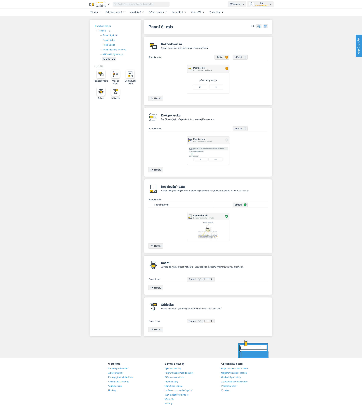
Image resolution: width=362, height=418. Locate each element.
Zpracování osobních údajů (234, 381)
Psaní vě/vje (109, 44)
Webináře (169, 399)
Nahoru (157, 98)
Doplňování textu (130, 82)
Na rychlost (177, 12)
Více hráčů (196, 12)
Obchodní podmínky (231, 377)
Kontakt (225, 390)
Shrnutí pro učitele (174, 386)
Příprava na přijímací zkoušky (179, 373)
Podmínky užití (228, 386)
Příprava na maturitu (174, 377)
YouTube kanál (115, 386)
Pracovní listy (171, 381)
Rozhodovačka (101, 80)
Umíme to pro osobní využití (178, 390)
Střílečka (115, 98)
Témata (94, 12)
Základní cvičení (114, 12)
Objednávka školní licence (234, 373)
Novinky (112, 390)
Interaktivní (135, 12)
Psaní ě (102, 30)
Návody (168, 403)
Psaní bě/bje (109, 40)
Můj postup (235, 4)
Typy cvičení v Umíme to (177, 395)
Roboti (101, 98)
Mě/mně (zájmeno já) (113, 54)
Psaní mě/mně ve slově (114, 49)
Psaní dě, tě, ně (110, 35)
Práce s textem (156, 12)
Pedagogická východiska (120, 377)
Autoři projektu (115, 373)
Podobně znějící (103, 26)
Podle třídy (214, 12)
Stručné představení (118, 368)
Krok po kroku (115, 82)
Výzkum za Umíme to (118, 381)
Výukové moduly (173, 368)
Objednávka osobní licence (234, 368)
